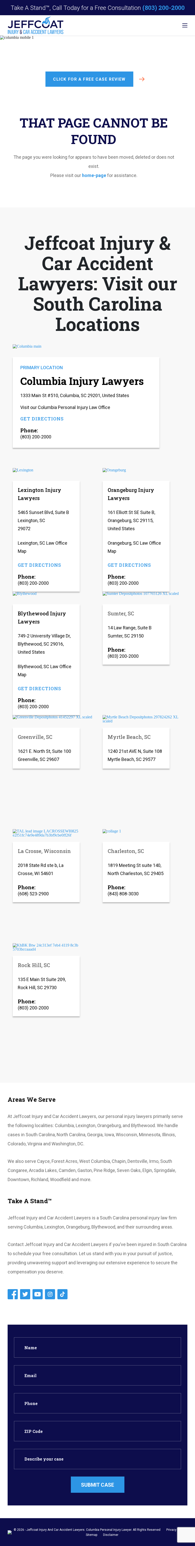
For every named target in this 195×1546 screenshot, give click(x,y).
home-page (94, 175)
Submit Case (97, 1485)
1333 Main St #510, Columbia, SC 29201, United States (74, 395)
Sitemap (91, 1535)
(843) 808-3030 (123, 893)
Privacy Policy (176, 1530)
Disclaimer (110, 1535)
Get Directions (42, 419)
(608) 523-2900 (33, 893)
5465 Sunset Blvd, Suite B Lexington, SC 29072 (43, 520)
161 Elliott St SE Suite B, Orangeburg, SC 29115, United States (131, 520)
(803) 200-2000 (163, 8)
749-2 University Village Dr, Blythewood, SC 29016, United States (44, 644)
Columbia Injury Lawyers (82, 381)
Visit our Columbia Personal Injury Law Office (65, 407)
